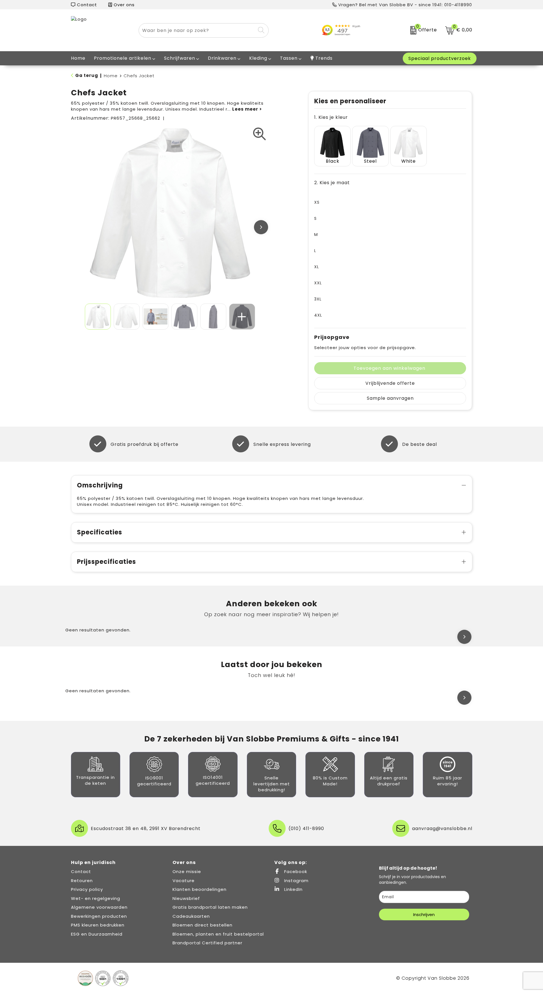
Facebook (295, 871)
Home (111, 76)
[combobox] (197, 30)
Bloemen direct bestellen (202, 925)
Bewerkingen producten (99, 916)
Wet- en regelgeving (95, 898)
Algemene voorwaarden (99, 907)
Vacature (184, 881)
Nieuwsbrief (186, 898)
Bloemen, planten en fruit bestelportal (218, 934)
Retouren (82, 881)
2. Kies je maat (332, 183)
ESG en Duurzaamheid (96, 934)
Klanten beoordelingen (200, 889)
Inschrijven (424, 914)
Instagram (296, 881)
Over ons (123, 5)
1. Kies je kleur (331, 117)
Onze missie (187, 871)
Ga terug (86, 75)
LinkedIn (293, 889)
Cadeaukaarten (191, 916)
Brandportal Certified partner (207, 943)
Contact (86, 5)
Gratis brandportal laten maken (210, 907)
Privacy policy (87, 889)
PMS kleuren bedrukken (97, 925)
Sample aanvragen (390, 398)
